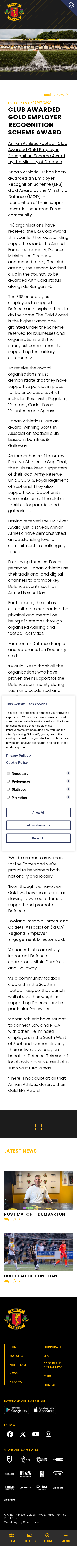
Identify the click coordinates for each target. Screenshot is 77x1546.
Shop (47, 1356)
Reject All (38, 838)
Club (47, 1376)
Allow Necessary (38, 825)
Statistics (19, 789)
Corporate (52, 1347)
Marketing (19, 797)
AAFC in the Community (53, 1365)
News (14, 1373)
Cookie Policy (18, 762)
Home (14, 1347)
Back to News (54, 95)
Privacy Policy (46, 1514)
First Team (18, 1365)
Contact (51, 1385)
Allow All (38, 812)
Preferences (21, 781)
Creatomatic (31, 1522)
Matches (16, 1356)
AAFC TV (16, 1382)
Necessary (20, 773)
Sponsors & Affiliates (21, 1450)
